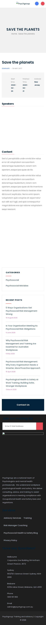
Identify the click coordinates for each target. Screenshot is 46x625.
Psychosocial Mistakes (17, 285)
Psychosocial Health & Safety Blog (21, 533)
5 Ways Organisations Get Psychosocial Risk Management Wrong (21, 311)
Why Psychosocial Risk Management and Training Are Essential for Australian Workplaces (21, 345)
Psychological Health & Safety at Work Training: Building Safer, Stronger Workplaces (22, 382)
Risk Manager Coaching (15, 525)
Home (14, 33)
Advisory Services (12, 518)
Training (28, 518)
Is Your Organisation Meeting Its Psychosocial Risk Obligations (22, 327)
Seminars (6, 68)
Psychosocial (12, 280)
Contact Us (23, 404)
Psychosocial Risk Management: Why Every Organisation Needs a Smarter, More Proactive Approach (23, 364)
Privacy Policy (10, 540)
